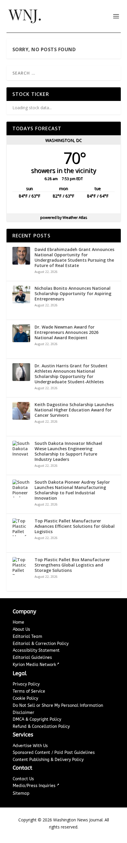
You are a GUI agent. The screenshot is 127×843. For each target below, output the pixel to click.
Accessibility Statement (36, 650)
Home (18, 622)
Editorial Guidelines (32, 657)
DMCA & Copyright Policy (37, 719)
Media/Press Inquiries (35, 785)
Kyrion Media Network (34, 664)
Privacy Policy (26, 684)
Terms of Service (29, 691)
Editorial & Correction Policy (41, 643)
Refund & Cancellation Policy (41, 726)
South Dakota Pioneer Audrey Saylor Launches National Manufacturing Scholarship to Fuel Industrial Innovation (72, 490)
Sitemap (21, 793)
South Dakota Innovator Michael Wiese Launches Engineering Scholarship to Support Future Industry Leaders (68, 451)
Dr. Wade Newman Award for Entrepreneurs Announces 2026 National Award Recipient (66, 332)
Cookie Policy (25, 698)
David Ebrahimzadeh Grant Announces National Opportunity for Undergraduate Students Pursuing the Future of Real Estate (74, 257)
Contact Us (23, 778)
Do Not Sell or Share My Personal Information (58, 705)
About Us (21, 629)
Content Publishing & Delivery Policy (48, 759)
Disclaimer (23, 712)
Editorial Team (27, 636)
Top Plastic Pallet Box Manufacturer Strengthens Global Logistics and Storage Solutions (72, 565)
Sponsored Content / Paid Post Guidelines (54, 752)
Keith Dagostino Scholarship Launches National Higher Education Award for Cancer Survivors (74, 410)
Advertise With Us (30, 745)
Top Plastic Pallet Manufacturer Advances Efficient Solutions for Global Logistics (75, 526)
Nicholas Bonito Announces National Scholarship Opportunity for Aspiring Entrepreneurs (73, 294)
